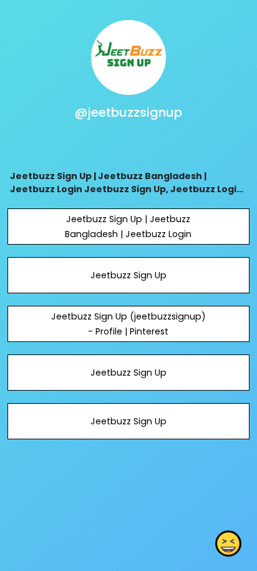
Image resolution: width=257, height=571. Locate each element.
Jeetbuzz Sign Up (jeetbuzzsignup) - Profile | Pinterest (128, 324)
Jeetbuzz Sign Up (128, 275)
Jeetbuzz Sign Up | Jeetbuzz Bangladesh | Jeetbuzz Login (128, 226)
